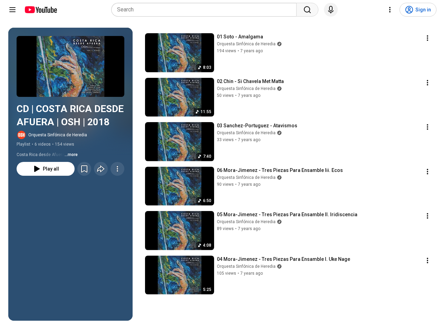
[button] (70, 66)
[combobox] (206, 10)
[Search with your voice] (331, 10)
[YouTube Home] (40, 9)
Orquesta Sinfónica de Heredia (57, 134)
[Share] (101, 169)
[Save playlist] (84, 169)
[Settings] (390, 10)
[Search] (307, 10)
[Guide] (12, 10)
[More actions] (117, 169)
